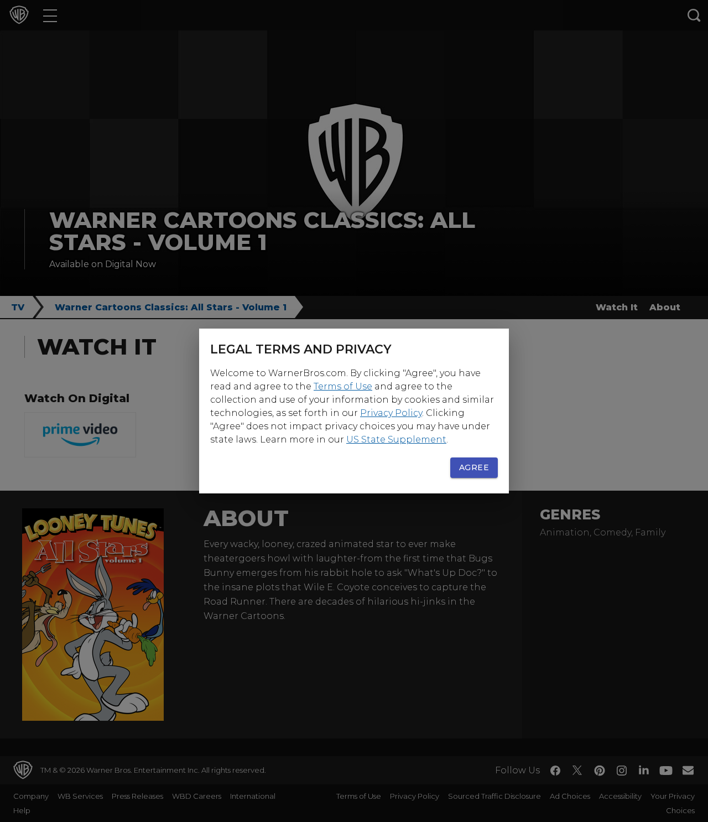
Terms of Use (343, 386)
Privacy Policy (391, 413)
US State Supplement (396, 439)
